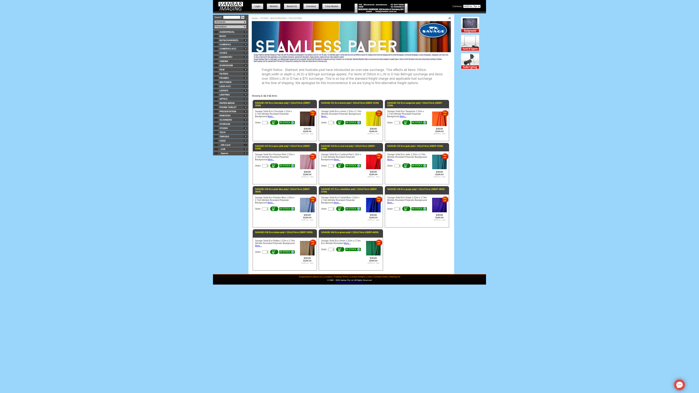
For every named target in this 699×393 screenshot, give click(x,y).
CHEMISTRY (226, 57)
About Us (317, 276)
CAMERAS (225, 44)
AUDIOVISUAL (227, 32)
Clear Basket (331, 6)
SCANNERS (226, 120)
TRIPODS (224, 136)
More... (271, 116)
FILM (222, 69)
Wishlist (273, 6)
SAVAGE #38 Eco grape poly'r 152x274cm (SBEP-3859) (416, 189)
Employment (305, 276)
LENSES (224, 90)
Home (255, 18)
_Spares (224, 153)
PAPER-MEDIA (227, 103)
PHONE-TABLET (228, 107)
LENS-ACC (225, 86)
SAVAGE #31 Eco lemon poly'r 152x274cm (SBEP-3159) (350, 103)
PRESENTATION (228, 111)
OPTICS (224, 99)
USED (223, 141)
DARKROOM (226, 65)
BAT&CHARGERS (229, 40)
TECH (223, 132)
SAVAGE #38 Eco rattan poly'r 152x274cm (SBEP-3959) (284, 232)
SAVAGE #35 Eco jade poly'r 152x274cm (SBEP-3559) (415, 146)
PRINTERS (225, 115)
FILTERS (224, 74)
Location (328, 276)
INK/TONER (226, 82)
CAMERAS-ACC (228, 48)
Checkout (311, 6)
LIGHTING (225, 95)
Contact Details (357, 276)
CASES (223, 53)
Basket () (292, 6)
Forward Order (381, 276)
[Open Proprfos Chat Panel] (679, 384)
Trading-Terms (341, 276)
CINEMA (224, 61)
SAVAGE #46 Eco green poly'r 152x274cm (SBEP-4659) (349, 232)
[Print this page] (450, 18)
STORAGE (225, 124)
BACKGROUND (279, 18)
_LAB (222, 149)
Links (369, 276)
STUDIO (224, 128)
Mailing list (395, 276)
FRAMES (224, 78)
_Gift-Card (225, 145)
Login (257, 6)
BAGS (223, 36)
